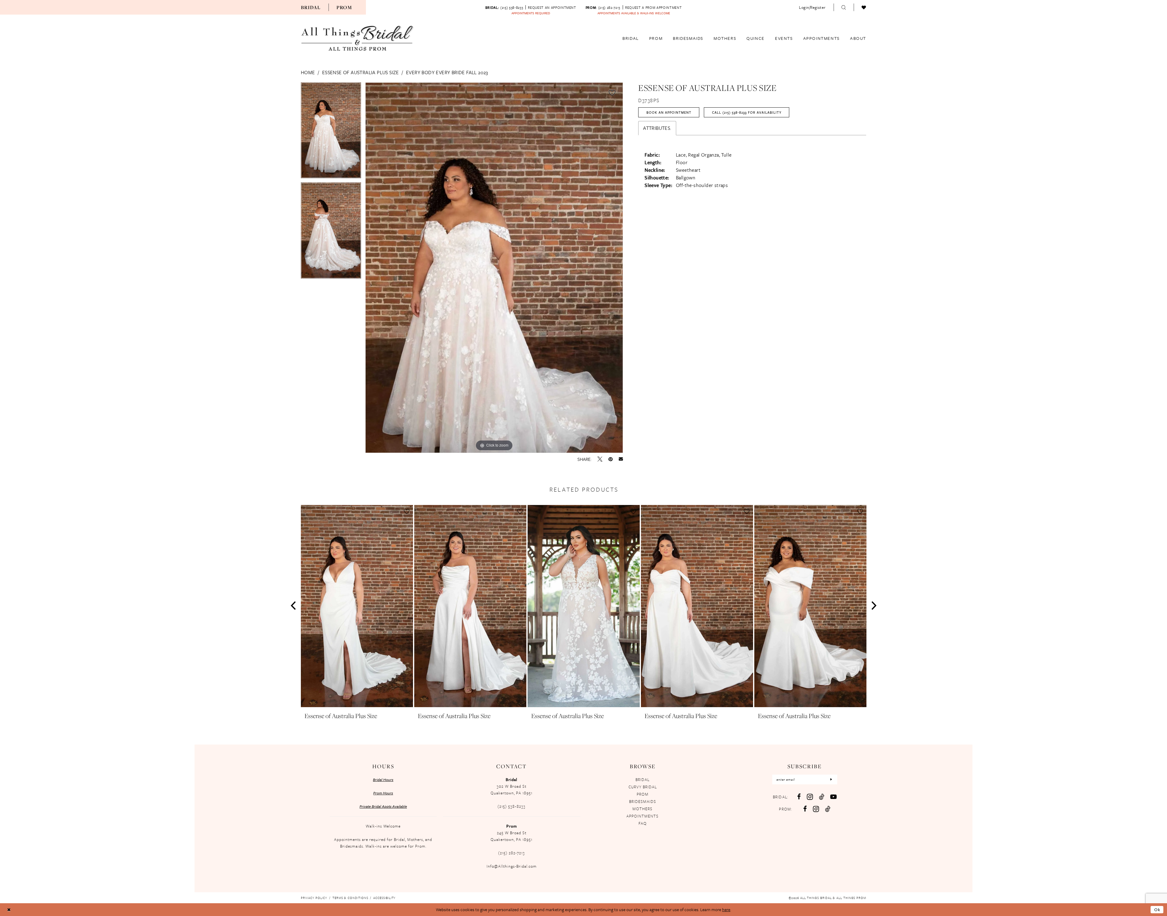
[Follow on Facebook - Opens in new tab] (805, 809)
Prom (344, 7)
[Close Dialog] (9, 909)
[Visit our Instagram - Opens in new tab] (810, 796)
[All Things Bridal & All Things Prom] (357, 38)
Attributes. (657, 128)
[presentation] (357, 606)
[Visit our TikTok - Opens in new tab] (821, 796)
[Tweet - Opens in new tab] (599, 459)
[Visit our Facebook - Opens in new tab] (799, 796)
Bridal (311, 7)
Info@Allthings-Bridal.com (512, 866)
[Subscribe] (831, 779)
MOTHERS (642, 809)
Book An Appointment (668, 112)
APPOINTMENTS (642, 816)
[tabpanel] (331, 132)
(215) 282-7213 (511, 853)
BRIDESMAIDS (642, 801)
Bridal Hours (383, 779)
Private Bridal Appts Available (383, 806)
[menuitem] (311, 7)
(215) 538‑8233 (511, 806)
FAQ (643, 823)
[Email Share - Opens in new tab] (621, 459)
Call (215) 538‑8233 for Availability (746, 112)
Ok (1157, 909)
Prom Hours (383, 793)
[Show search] (844, 7)
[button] (812, 7)
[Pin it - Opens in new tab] (610, 459)
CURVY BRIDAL (642, 787)
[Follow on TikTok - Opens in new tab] (827, 809)
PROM (643, 794)
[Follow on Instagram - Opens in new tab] (816, 808)
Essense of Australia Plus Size (360, 72)
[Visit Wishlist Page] (864, 7)
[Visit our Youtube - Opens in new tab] (833, 796)
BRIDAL (642, 779)
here (726, 909)
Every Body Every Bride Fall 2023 (447, 72)
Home (308, 72)
